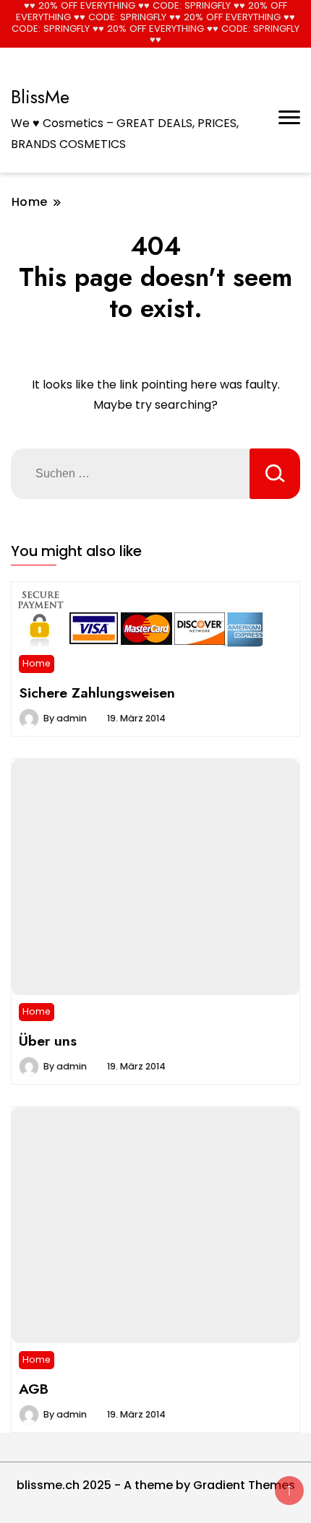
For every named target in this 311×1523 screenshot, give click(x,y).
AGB (33, 1389)
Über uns (48, 1040)
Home (36, 663)
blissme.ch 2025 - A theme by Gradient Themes (156, 1485)
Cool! (256, 23)
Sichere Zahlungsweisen (97, 692)
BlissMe (40, 96)
